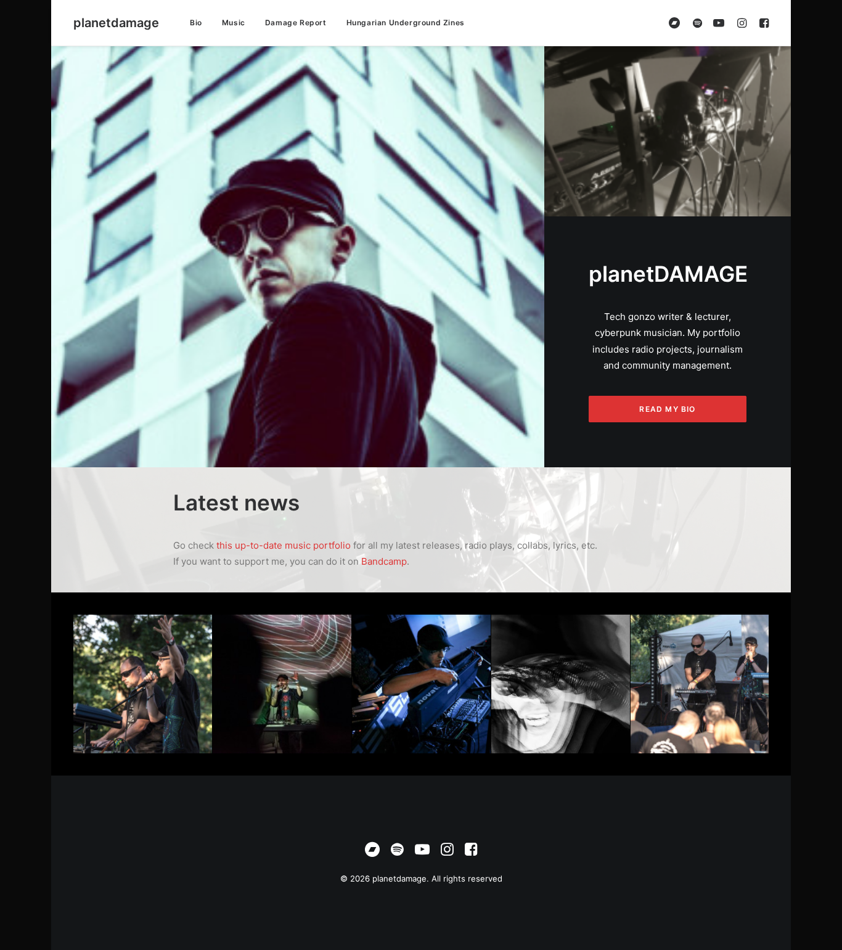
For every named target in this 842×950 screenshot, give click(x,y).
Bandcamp (384, 561)
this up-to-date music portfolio (282, 545)
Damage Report (296, 22)
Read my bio (667, 409)
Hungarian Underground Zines (405, 22)
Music (233, 22)
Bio (196, 22)
